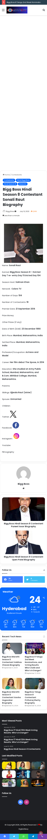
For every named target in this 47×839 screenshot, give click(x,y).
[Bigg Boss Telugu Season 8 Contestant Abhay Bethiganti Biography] (9, 783)
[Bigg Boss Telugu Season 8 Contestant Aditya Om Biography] (38, 774)
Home (7, 175)
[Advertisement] (23, 41)
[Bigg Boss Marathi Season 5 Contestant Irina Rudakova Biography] (23, 783)
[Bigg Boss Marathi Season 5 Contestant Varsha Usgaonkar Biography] (12, 683)
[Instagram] (26, 802)
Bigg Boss (10, 211)
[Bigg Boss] (17, 10)
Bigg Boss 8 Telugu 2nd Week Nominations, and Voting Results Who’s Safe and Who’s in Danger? (34, 663)
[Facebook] (20, 802)
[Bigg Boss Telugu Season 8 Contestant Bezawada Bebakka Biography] (23, 774)
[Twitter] (14, 836)
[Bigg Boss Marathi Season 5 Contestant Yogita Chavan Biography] (38, 783)
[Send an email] (15, 211)
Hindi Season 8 (10, 184)
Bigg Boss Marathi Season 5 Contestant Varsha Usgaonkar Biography (11, 697)
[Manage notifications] (41, 833)
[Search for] (43, 11)
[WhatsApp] (23, 836)
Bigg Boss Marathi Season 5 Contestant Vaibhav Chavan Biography (12, 660)
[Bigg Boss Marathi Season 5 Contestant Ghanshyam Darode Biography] (9, 774)
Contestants (16, 175)
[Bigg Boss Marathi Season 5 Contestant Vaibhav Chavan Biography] (12, 648)
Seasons (22, 184)
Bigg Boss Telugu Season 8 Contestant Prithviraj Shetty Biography (33, 697)
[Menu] (3, 11)
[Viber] (42, 836)
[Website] (23, 488)
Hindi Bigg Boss (23, 180)
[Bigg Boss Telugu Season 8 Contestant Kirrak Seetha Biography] (9, 765)
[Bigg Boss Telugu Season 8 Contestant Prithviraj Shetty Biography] (35, 683)
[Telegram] (33, 836)
